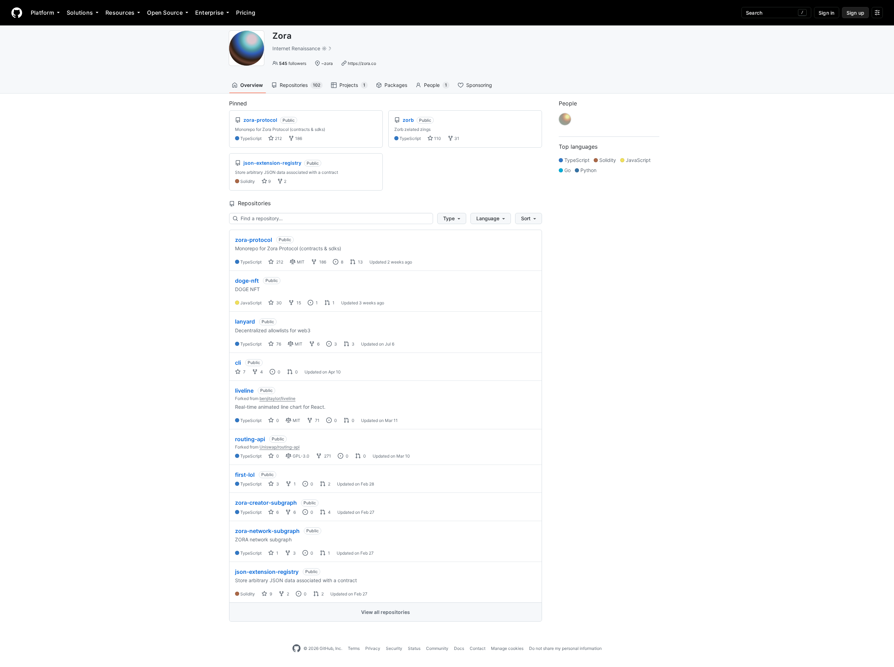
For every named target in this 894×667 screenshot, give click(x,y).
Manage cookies (507, 648)
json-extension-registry (267, 571)
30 (278, 302)
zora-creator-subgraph (266, 502)
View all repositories (385, 612)
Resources (119, 12)
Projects (352, 85)
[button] (451, 218)
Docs (459, 648)
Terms (354, 648)
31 (456, 138)
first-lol (245, 474)
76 (278, 344)
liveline (244, 390)
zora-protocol (253, 239)
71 (317, 420)
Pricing (245, 12)
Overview (251, 85)
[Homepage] (16, 12)
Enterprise (209, 12)
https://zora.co (362, 63)
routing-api (250, 439)
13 (360, 262)
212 (278, 138)
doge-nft (247, 280)
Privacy (372, 648)
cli (238, 362)
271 (327, 456)
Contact (477, 648)
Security (394, 648)
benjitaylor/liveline (277, 398)
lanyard (245, 321)
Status (414, 648)
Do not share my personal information (565, 648)
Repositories (300, 85)
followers (292, 63)
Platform (42, 12)
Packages (395, 85)
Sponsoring (479, 85)
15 (298, 302)
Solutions (80, 12)
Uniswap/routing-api (279, 447)
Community (437, 648)
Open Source (165, 12)
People (435, 85)
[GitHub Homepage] (296, 648)
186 (298, 138)
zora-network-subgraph (267, 530)
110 (437, 138)
